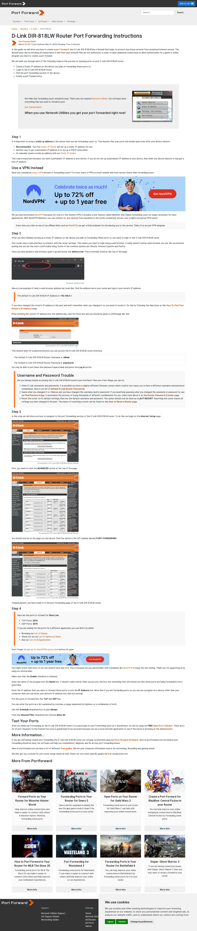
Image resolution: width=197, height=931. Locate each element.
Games (88, 926)
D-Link (34, 29)
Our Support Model (50, 916)
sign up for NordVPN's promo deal (42, 649)
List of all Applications (40, 640)
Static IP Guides (68, 153)
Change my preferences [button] (142, 921)
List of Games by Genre (50, 636)
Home (14, 29)
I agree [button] (110, 921)
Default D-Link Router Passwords (68, 389)
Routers (37, 3)
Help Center (71, 3)
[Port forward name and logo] (14, 3)
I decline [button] (122, 921)
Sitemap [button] (71, 21)
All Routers (90, 919)
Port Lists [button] (30, 21)
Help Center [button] (58, 21)
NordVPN (39, 215)
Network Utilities (100, 98)
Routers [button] (17, 21)
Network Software (94, 916)
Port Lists (47, 3)
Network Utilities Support (53, 913)
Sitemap (83, 3)
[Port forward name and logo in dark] (28, 12)
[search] (90, 3)
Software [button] (43, 21)
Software (58, 3)
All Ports (89, 923)
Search (180, 12)
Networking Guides (50, 919)
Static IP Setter (48, 147)
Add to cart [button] (185, 3)
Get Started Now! (33, 107)
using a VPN (37, 172)
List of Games (40, 633)
